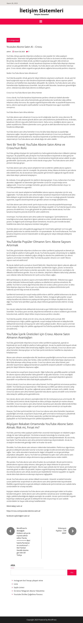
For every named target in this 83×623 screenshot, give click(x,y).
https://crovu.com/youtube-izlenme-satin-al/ (23, 511)
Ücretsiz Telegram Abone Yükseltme (29, 591)
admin (9, 52)
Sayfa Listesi (19, 587)
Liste (16, 584)
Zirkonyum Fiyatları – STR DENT (61, 530)
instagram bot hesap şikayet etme (28, 580)
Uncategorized (13, 40)
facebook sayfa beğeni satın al (18, 516)
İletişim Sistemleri (41, 10)
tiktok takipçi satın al (14, 506)
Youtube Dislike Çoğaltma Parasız (28, 594)
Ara (13, 565)
